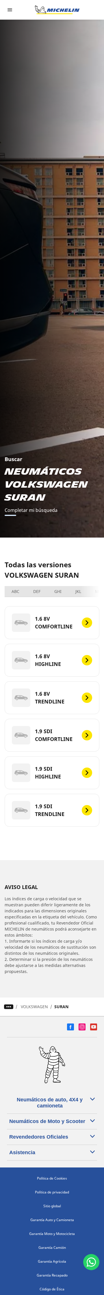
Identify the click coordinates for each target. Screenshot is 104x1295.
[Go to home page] (57, 10)
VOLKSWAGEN (34, 1006)
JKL (78, 591)
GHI (58, 591)
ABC (15, 591)
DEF (36, 591)
